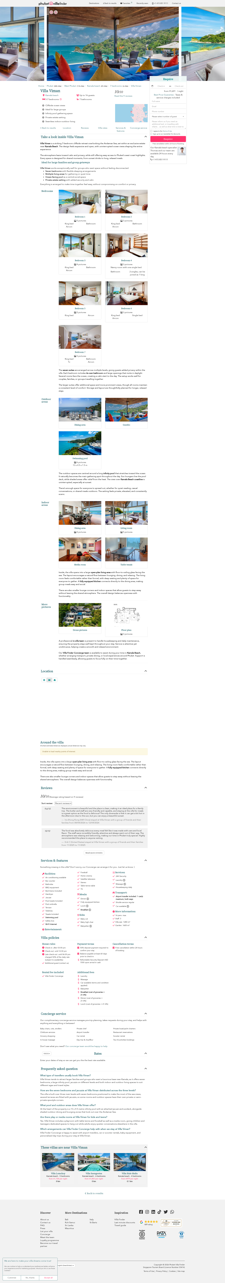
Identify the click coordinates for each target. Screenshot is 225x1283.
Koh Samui (70, 1222)
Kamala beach (51, 95)
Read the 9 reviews (123, 96)
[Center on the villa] (54, 680)
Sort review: (47, 803)
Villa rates (102, 128)
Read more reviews (94, 852)
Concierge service (138, 128)
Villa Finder (119, 1219)
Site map (181, 1271)
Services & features (121, 129)
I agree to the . (162, 131)
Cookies (172, 1271)
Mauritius (69, 1228)
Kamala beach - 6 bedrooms (93, 1176)
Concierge (45, 1234)
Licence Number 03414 (174, 1267)
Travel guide (120, 1225)
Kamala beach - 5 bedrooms (58, 1176)
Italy (92, 1219)
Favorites (127, 3)
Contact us (176, 3)
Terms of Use (167, 131)
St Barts (93, 1222)
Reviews (85, 128)
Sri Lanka (69, 1225)
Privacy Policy (161, 1271)
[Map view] (49, 680)
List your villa (46, 1231)
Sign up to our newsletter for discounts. (166, 134)
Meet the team (47, 1237)
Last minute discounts (124, 1222)
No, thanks (30, 1277)
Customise (12, 1277)
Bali (66, 1219)
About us (44, 1219)
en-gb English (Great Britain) (62, 1265)
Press (42, 1228)
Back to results (110, 3)
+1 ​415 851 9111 (161, 3)
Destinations (94, 3)
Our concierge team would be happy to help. (86, 1046)
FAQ (42, 1225)
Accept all (48, 1277)
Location (67, 128)
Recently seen (142, 3)
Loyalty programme (49, 1240)
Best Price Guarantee (164, 94)
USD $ (46, 1054)
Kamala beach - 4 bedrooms (129, 1176)
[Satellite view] (44, 680)
